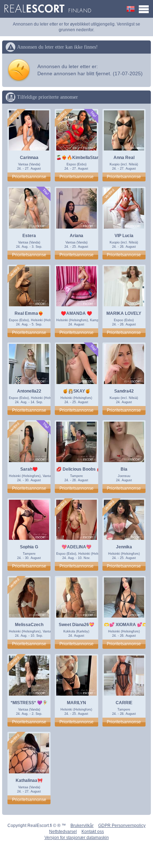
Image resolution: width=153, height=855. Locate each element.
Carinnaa (29, 157)
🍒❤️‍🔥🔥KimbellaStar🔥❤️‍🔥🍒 (85, 157)
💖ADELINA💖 (76, 546)
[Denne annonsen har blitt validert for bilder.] (14, 116)
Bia (124, 469)
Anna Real (124, 157)
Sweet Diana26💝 (76, 624)
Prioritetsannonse (29, 176)
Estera (29, 235)
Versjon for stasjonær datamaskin (76, 837)
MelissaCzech (29, 624)
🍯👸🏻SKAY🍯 (76, 391)
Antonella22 (29, 391)
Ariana (76, 235)
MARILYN (76, 702)
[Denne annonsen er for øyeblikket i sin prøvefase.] (93, 114)
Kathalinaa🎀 (29, 780)
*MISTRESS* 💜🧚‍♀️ (29, 702)
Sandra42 (124, 391)
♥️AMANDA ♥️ (76, 313)
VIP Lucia (124, 235)
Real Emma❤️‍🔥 (29, 313)
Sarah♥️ (29, 469)
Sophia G (29, 546)
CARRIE (124, 702)
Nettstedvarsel (63, 831)
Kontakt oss (92, 831)
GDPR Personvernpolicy (122, 825)
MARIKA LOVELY (123, 313)
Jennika (124, 546)
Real (47, 9)
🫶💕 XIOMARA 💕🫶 (126, 624)
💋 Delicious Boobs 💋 (79, 469)
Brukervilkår (82, 825)
